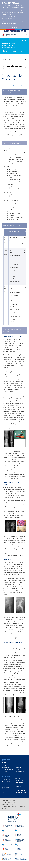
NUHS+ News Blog (20, 771)
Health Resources (10, 43)
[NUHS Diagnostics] (8, 849)
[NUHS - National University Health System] (14, 817)
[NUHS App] (8, 31)
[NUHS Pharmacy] (21, 849)
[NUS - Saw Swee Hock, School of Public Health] (21, 858)
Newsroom (18, 767)
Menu (21, 35)
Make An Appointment (7, 769)
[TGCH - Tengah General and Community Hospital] (21, 831)
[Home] (8, 826)
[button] (22, 40)
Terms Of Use (19, 780)
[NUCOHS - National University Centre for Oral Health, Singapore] (21, 844)
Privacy (17, 788)
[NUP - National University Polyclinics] (21, 835)
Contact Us (18, 776)
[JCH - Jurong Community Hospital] (8, 835)
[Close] (26, 2)
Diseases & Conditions (7, 45)
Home (3, 43)
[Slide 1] (14, 27)
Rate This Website (20, 790)
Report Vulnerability (20, 792)
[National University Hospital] (9, 35)
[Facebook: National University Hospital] (16, 31)
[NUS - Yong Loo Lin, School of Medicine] (21, 854)
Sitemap (17, 778)
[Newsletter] (5, 31)
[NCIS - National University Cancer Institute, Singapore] (21, 840)
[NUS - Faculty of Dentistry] (8, 858)
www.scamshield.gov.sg (9, 18)
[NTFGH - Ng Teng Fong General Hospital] (21, 826)
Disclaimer (18, 786)
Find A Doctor (5, 767)
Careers (17, 763)
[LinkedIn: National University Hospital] (13, 31)
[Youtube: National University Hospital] (22, 31)
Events (17, 765)
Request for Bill (6, 771)
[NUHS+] (25, 31)
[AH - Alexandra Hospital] (8, 831)
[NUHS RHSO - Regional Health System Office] (8, 854)
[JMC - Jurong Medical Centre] (8, 840)
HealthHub (4, 785)
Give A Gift (18, 769)
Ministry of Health (6, 779)
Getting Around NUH (7, 765)
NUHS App (4, 763)
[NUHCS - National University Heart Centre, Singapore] (8, 844)
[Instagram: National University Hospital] (19, 31)
